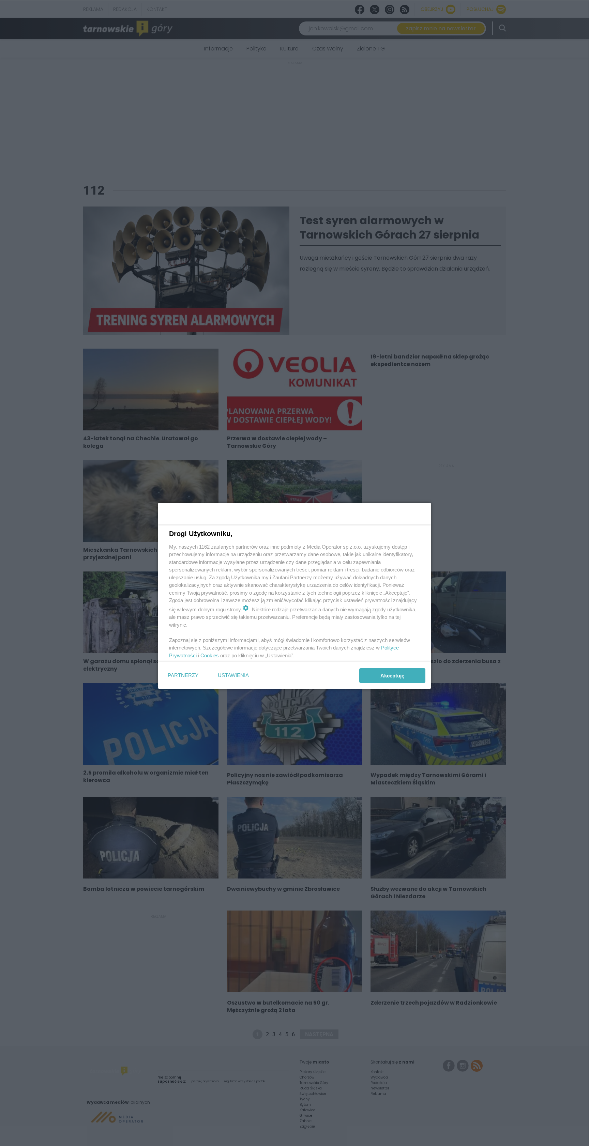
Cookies (209, 655)
